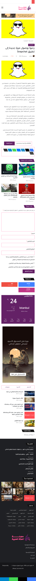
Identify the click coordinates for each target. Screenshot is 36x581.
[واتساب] (14, 150)
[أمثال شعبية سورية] (29, 399)
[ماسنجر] (18, 150)
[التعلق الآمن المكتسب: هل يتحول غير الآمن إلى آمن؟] (6, 485)
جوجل (19, 516)
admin (30, 56)
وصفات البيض (21, 522)
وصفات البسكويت (11, 519)
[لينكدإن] (22, 150)
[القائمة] (2, 8)
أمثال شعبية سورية (18, 398)
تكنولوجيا (26, 41)
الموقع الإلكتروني (30, 249)
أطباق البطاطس (23, 510)
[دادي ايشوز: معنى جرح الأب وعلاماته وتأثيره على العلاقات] (29, 407)
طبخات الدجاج (21, 519)
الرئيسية (31, 41)
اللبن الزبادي (31, 516)
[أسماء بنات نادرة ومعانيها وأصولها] (29, 485)
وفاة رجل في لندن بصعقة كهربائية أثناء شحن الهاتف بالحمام (10, 195)
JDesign (14, 568)
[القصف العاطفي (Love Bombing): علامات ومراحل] (18, 498)
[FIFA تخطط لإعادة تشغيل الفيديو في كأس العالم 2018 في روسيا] (27, 189)
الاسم (33, 233)
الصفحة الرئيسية (30, 552)
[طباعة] (31, 153)
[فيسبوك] (31, 150)
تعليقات (7, 387)
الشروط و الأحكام (30, 548)
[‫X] (27, 150)
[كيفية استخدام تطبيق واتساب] (27, 169)
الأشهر (29, 387)
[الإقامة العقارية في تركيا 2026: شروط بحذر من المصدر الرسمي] (6, 498)
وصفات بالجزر (21, 525)
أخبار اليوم (31, 510)
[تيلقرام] (9, 150)
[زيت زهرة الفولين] (29, 423)
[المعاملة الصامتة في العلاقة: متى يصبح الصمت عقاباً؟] (6, 491)
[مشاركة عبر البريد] (5, 150)
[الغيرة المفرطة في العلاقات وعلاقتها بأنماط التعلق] (29, 491)
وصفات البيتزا (30, 522)
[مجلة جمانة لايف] (24, 8)
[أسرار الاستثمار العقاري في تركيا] (29, 393)
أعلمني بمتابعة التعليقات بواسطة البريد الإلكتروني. (21, 263)
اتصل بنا (32, 558)
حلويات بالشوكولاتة (11, 516)
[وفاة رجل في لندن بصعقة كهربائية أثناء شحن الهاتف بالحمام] (9, 188)
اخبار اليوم (22, 513)
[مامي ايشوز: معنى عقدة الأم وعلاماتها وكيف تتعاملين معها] (29, 415)
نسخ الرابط (9, 143)
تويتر (25, 516)
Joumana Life (20, 568)
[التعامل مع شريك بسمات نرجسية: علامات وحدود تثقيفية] (18, 491)
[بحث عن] (34, 8)
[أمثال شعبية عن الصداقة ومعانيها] (18, 485)
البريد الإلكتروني (30, 241)
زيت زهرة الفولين (18, 420)
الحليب (7, 513)
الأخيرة (18, 387)
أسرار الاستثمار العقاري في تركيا (14, 392)
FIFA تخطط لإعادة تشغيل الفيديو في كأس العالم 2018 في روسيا (27, 197)
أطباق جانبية (13, 510)
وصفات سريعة (11, 525)
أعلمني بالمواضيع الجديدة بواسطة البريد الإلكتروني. (20, 267)
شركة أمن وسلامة (29, 435)
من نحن (33, 555)
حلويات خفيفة (30, 519)
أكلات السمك (30, 513)
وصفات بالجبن (30, 525)
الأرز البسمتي (15, 513)
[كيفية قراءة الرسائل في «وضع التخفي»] (9, 169)
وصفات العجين (12, 522)
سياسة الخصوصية (30, 545)
